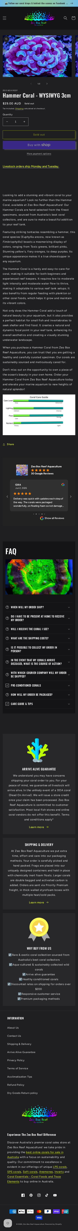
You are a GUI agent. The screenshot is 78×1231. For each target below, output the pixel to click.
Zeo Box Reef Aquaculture (34, 1224)
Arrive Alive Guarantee (21, 1052)
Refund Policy (15, 1084)
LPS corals (60, 1166)
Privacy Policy (15, 1060)
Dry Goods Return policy (22, 1093)
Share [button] (10, 444)
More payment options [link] (39, 153)
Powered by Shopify (53, 1224)
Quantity (8, 114)
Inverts (59, 1171)
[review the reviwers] (62, 485)
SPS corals (14, 1171)
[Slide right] (47, 84)
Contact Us (14, 1035)
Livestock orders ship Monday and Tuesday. (31, 166)
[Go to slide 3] (39, 514)
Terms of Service (17, 1068)
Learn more (36, 827)
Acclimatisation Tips (19, 1076)
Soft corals (30, 1171)
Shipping (19, 108)
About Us (13, 1027)
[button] (5, 18)
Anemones (46, 1171)
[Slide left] (31, 84)
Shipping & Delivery (19, 1044)
